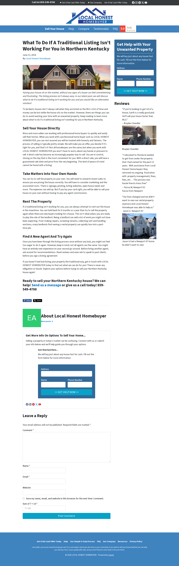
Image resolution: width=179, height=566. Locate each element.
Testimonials (101, 29)
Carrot (111, 555)
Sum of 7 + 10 (30, 503)
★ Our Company (95, 2)
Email (26, 476)
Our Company (109, 541)
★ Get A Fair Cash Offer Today (72, 2)
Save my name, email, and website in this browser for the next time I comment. (65, 498)
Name (44, 380)
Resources (122, 541)
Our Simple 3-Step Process (82, 541)
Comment (28, 430)
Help (71, 29)
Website (27, 487)
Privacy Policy (136, 541)
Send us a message (46, 285)
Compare (83, 29)
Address (45, 369)
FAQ (115, 29)
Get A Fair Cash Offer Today (115, 2)
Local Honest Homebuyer (38, 58)
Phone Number (75, 380)
